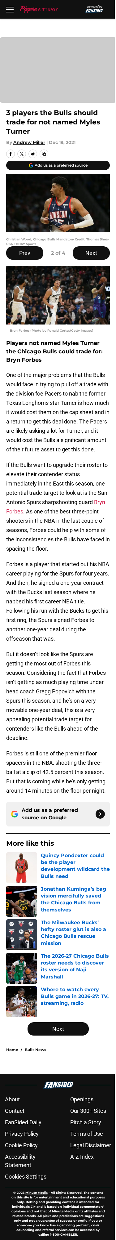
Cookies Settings (25, 1176)
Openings (81, 1099)
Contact (14, 1111)
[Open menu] (10, 9)
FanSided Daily (23, 1122)
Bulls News (35, 1049)
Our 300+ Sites (88, 1111)
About (12, 1099)
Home (12, 1049)
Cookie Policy (21, 1145)
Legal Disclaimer (90, 1145)
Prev (24, 253)
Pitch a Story (85, 1122)
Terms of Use (86, 1133)
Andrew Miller (29, 142)
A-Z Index (82, 1156)
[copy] (44, 154)
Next (91, 253)
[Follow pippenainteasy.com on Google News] (100, 814)
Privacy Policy (22, 1133)
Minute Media (36, 1193)
